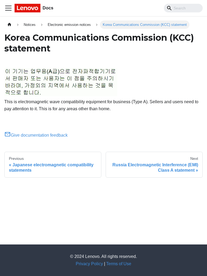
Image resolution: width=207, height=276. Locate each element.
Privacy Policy (89, 263)
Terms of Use (118, 263)
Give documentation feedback (39, 135)
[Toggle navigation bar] (8, 8)
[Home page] (9, 24)
